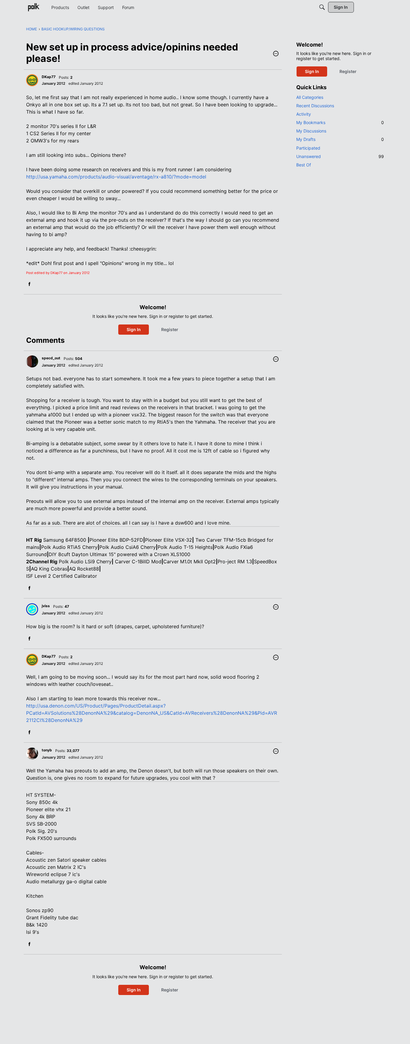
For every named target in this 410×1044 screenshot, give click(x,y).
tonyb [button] (47, 750)
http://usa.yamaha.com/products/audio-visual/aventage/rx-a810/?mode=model (116, 177)
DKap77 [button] (49, 77)
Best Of (303, 164)
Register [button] (169, 329)
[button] (275, 54)
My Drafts (340, 139)
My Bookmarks (340, 122)
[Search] (322, 7)
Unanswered (340, 156)
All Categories (309, 97)
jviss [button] (46, 606)
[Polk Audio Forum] (33, 7)
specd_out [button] (51, 358)
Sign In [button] (134, 329)
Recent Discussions (315, 105)
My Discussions (311, 130)
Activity (303, 114)
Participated (308, 148)
